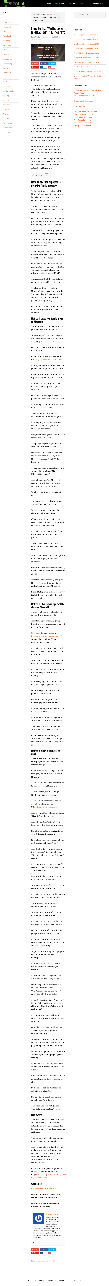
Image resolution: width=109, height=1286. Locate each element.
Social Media (8, 91)
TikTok (6, 109)
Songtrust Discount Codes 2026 (87, 58)
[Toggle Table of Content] (45, 175)
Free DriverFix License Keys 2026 (87, 71)
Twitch (6, 114)
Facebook (7, 36)
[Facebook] (33, 1243)
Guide (5, 50)
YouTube (7, 132)
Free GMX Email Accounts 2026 (86, 53)
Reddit (6, 77)
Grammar (7, 45)
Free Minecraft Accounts (43, 1188)
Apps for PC (8, 22)
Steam (6, 100)
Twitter (6, 118)
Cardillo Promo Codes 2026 (85, 67)
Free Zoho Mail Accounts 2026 (86, 39)
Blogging (7, 27)
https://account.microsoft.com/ (46, 636)
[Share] (41, 67)
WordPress (8, 128)
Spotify (6, 96)
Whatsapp (7, 123)
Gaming (45, 1261)
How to (52, 1261)
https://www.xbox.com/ (47, 807)
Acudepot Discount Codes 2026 (86, 44)
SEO (5, 82)
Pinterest (7, 73)
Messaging (7, 63)
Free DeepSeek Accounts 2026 (86, 35)
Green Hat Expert (19, 3)
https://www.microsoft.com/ (49, 359)
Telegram (7, 105)
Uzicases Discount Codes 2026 (86, 62)
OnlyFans (7, 68)
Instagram (7, 59)
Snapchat (7, 86)
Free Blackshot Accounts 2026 (86, 48)
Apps (5, 18)
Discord (6, 31)
